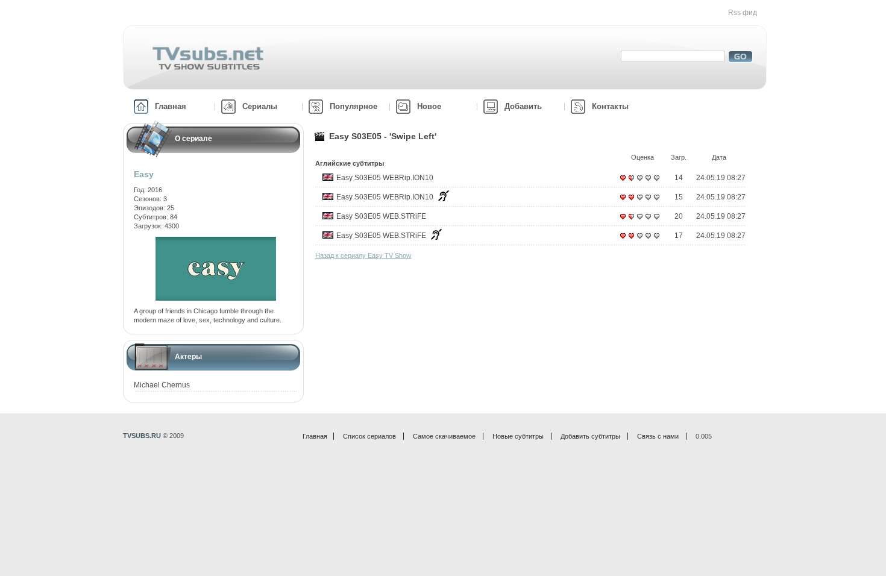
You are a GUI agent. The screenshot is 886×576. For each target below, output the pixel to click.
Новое (429, 106)
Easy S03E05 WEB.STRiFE (381, 216)
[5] (656, 182)
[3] (639, 182)
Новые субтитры (518, 436)
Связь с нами (658, 436)
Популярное (353, 106)
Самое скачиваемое (444, 436)
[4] (648, 182)
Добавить (523, 106)
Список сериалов (369, 436)
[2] (631, 182)
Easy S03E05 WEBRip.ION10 (384, 178)
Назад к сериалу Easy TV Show (363, 255)
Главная (170, 106)
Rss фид (742, 12)
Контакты (610, 106)
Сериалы (259, 106)
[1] (622, 182)
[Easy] (216, 241)
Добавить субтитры (590, 436)
